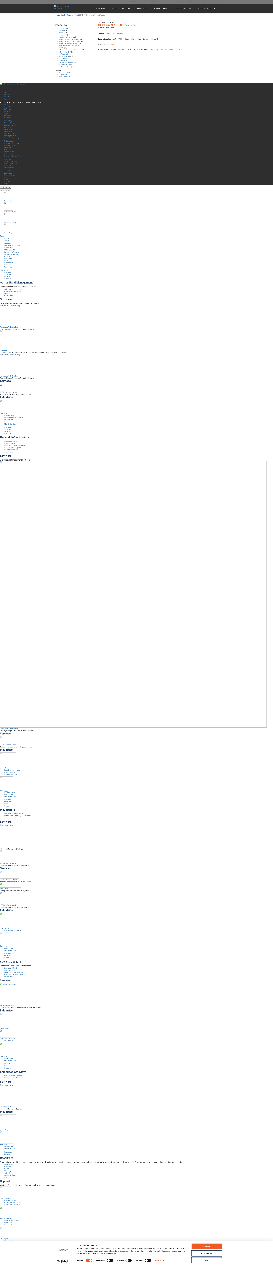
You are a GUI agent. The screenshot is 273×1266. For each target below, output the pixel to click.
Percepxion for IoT (6, 1107)
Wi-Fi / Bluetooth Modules (13, 1076)
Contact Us (190, 2)
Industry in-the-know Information (70, 50)
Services (7, 111)
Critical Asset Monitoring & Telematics (17, 816)
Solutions (62, 60)
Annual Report (9, 168)
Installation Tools (6, 1218)
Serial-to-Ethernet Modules (13, 1078)
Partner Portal (9, 152)
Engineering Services (7, 1005)
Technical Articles (65, 67)
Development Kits (10, 970)
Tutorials (7, 1173)
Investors (179, 2)
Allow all (206, 1246)
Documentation (9, 133)
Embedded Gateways (13, 1071)
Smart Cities (4, 768)
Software (7, 109)
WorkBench (8, 1223)
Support (7, 117)
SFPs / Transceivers (11, 450)
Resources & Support (206, 8)
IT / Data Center (9, 792)
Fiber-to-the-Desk (10, 424)
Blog (5, 1177)
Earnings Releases (10, 161)
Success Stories (64, 65)
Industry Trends (64, 52)
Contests (62, 31)
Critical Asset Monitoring (12, 930)
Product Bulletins (10, 145)
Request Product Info (66, 74)
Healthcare (8, 422)
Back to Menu (4, 270)
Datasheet (111, 44)
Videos (6, 1169)
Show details (160, 1260)
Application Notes (10, 1175)
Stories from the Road (66, 62)
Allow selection (206, 1253)
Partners (155, 2)
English (204, 2)
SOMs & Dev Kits (160, 8)
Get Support (8, 131)
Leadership (8, 173)
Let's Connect (5, 187)
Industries (7, 113)
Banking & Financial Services (14, 417)
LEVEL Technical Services (8, 392)
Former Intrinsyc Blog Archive (69, 39)
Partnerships (63, 58)
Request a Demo (10, 222)
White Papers (8, 1171)
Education (62, 35)
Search (215, 2)
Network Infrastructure (121, 8)
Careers (7, 181)
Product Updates (67, 15)
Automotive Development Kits (14, 974)
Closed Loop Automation (12, 291)
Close (2, 236)
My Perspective (64, 54)
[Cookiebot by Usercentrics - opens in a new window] (62, 1261)
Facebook (7, 99)
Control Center (5, 350)
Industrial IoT (142, 8)
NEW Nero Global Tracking (8, 863)
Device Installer (9, 1225)
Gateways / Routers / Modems (14, 813)
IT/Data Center (9, 415)
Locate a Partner (64, 76)
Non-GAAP (7, 165)
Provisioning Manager (11, 1220)
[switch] (110, 1260)
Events (6, 177)
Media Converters (10, 443)
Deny (206, 1260)
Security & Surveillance (12, 770)
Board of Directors (10, 163)
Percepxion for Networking (9, 327)
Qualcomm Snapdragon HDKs (14, 972)
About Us (132, 2)
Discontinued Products (12, 1204)
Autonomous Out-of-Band (13, 289)
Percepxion (4, 847)
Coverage (62, 33)
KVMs (6, 293)
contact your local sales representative (165, 50)
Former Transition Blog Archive (69, 41)
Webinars (7, 1166)
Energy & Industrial (10, 774)
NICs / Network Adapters (12, 448)
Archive (61, 28)
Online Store (8, 129)
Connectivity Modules (182, 8)
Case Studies (8, 1164)
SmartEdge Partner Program (14, 156)
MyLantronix (167, 2)
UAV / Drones (8, 1041)
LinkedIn (7, 97)
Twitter (6, 92)
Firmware (7, 147)
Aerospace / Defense (7, 1038)
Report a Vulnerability (11, 138)
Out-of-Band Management (16, 282)
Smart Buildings (9, 772)
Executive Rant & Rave (66, 37)
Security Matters (10, 136)
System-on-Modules (11, 968)
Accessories (8, 295)
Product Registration (11, 143)
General (61, 48)
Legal (6, 184)
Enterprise (3, 413)
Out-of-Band (100, 8)
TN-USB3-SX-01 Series (114, 34)
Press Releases (9, 175)
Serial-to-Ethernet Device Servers (15, 445)
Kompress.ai (4, 888)
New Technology (64, 56)
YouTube (7, 95)
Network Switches (10, 441)
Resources (8, 115)
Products (7, 107)
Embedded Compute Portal (13, 1202)
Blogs (6, 179)
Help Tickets (8, 149)
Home (58, 15)
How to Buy (143, 2)
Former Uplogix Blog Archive (68, 43)
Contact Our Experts (11, 123)
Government (8, 420)
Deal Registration (10, 154)
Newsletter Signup (65, 72)
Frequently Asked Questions (68, 45)
